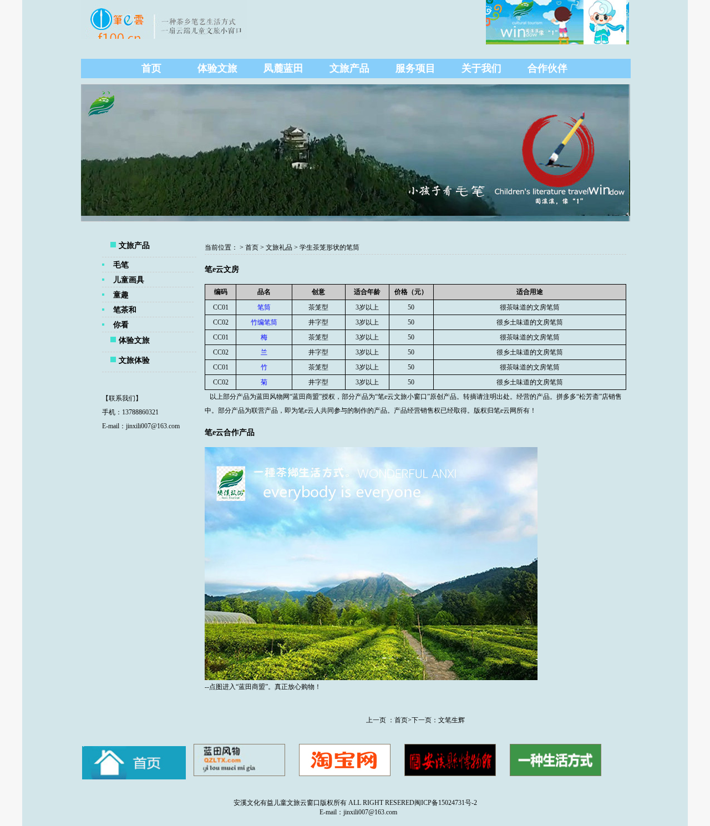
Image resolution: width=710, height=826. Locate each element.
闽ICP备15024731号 (442, 803)
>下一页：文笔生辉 (436, 720)
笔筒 (264, 307)
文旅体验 (134, 360)
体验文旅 (217, 68)
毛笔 (121, 264)
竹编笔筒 (264, 322)
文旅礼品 (279, 247)
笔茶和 (124, 309)
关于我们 (481, 68)
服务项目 (415, 68)
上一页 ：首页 (387, 720)
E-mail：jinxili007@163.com (355, 812)
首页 (151, 68)
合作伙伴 (547, 68)
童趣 (121, 294)
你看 (121, 324)
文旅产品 (349, 68)
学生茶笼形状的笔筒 (329, 247)
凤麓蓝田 (283, 68)
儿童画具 (128, 279)
